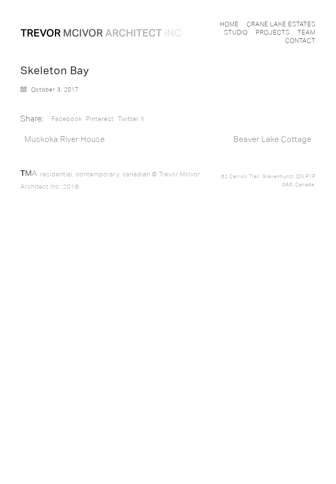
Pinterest (100, 119)
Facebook (67, 119)
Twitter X (131, 119)
